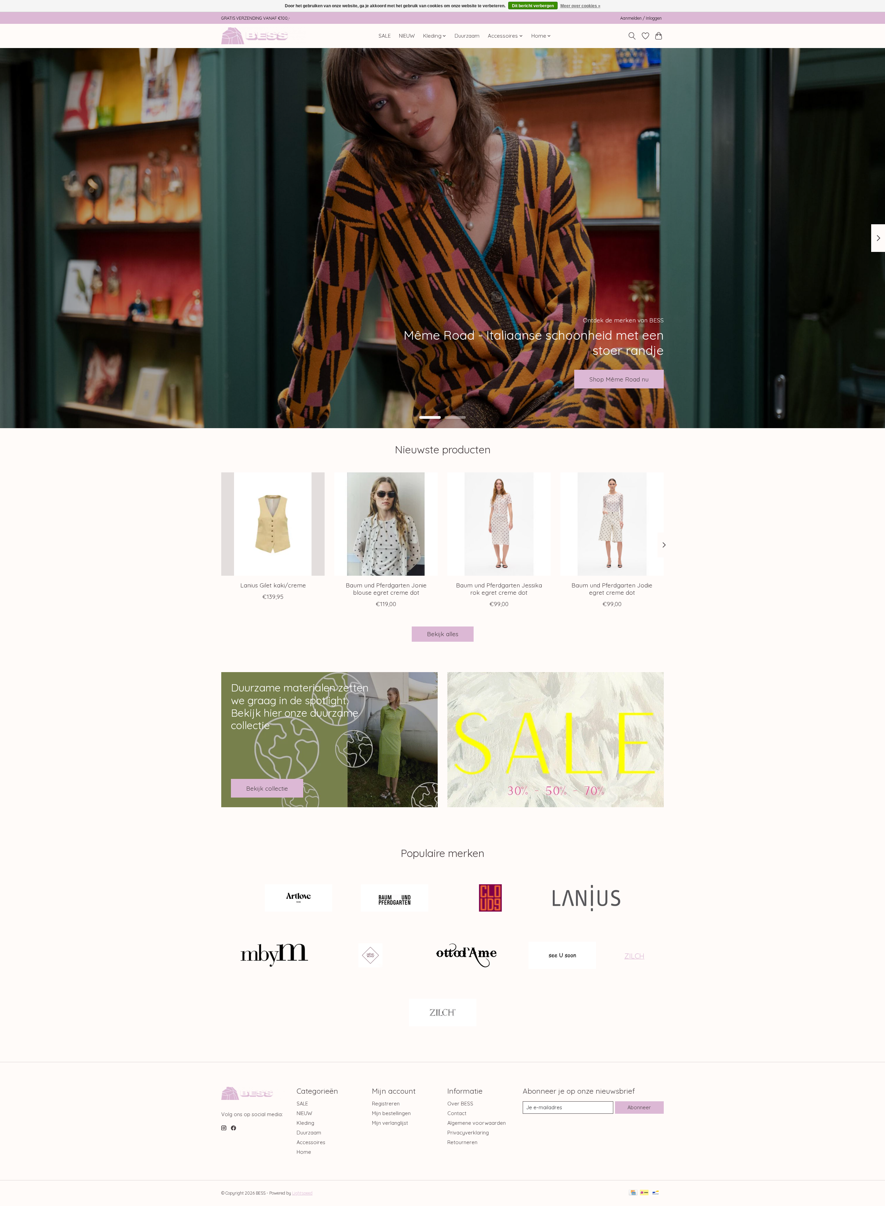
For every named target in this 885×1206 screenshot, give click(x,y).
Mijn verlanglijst (390, 1123)
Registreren (386, 1103)
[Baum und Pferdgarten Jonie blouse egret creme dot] (386, 524)
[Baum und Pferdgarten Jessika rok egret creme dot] (499, 524)
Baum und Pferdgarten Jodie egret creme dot (611, 588)
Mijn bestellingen (391, 1113)
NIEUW (407, 35)
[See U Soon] (562, 956)
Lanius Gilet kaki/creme (273, 585)
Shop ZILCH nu (627, 379)
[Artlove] (298, 899)
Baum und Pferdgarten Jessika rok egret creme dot (499, 588)
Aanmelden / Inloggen (641, 18)
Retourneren (462, 1142)
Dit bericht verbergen (533, 5)
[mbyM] (274, 956)
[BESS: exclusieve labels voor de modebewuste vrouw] (263, 35)
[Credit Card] (633, 1193)
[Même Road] (370, 956)
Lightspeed (302, 1193)
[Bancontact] (655, 1193)
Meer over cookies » (580, 5)
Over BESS (460, 1103)
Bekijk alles (442, 634)
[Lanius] (586, 899)
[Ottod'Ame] (466, 956)
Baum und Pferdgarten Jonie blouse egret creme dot (386, 588)
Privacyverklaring (468, 1132)
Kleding (305, 1123)
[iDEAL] (644, 1193)
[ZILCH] (442, 1013)
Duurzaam (467, 35)
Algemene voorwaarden (476, 1123)
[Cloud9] (490, 899)
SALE (385, 35)
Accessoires (311, 1142)
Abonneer (639, 1107)
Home (304, 1152)
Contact (456, 1113)
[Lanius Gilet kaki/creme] (273, 524)
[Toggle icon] (632, 36)
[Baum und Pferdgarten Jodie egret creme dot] (612, 524)
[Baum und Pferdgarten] (394, 899)
